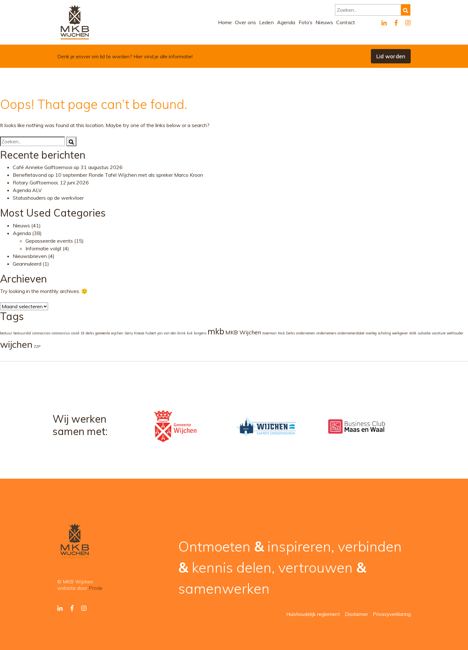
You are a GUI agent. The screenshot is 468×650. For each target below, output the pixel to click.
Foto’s (306, 22)
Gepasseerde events (49, 241)
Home (225, 22)
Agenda (286, 22)
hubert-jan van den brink (165, 333)
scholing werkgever (393, 333)
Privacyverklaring (392, 614)
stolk (412, 333)
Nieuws (324, 22)
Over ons (245, 22)
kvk (190, 333)
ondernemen (305, 333)
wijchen (16, 344)
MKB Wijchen (243, 332)
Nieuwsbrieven (30, 256)
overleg (371, 333)
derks (90, 333)
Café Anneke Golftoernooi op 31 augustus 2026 (68, 167)
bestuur (6, 333)
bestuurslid (22, 333)
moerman (269, 333)
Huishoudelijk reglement (313, 614)
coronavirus (61, 333)
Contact (345, 22)
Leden (266, 22)
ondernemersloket (351, 333)
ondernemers (326, 333)
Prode (96, 588)
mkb (216, 331)
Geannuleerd (27, 264)
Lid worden (390, 56)
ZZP (37, 346)
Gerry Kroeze (134, 333)
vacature (438, 333)
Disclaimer (356, 614)
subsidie (424, 333)
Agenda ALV (27, 190)
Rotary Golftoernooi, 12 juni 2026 (51, 182)
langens (200, 333)
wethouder (455, 333)
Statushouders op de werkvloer (48, 198)
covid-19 (77, 333)
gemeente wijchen (109, 333)
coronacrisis (41, 333)
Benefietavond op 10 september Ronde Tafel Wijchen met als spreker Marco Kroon (108, 175)
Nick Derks (286, 333)
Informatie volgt (43, 248)
